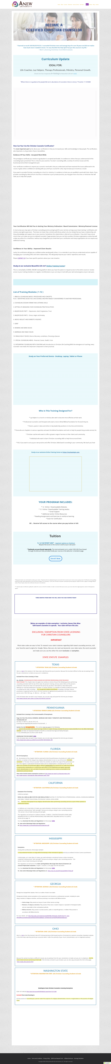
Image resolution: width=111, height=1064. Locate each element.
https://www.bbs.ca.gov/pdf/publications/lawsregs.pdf (34, 825)
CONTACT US (21, 258)
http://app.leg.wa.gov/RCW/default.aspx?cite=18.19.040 (41, 991)
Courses (65, 4)
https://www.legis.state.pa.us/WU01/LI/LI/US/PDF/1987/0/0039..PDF (35, 740)
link (23, 935)
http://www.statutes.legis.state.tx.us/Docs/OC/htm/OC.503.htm (34, 698)
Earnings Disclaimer (79, 1058)
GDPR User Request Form (57, 1058)
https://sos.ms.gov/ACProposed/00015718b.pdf (60, 871)
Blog (94, 4)
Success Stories (76, 4)
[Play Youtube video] (55, 113)
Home (59, 4)
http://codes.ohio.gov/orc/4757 (25, 962)
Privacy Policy (46, 1058)
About (62, 4)
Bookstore (70, 4)
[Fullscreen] (96, 39)
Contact (97, 4)
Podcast (90, 4)
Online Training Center (55, 266)
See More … (82, 4)
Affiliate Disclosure (68, 1058)
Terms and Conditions (37, 1058)
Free (87, 4)
